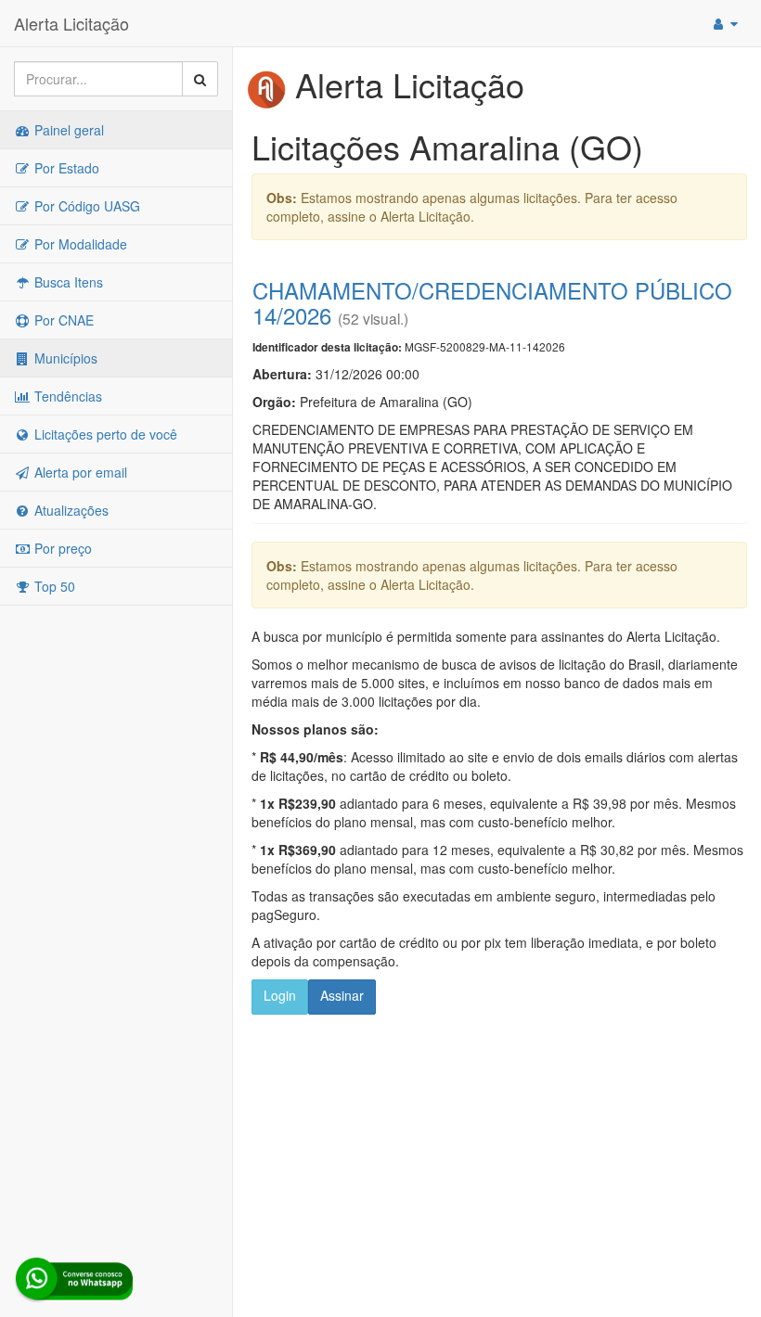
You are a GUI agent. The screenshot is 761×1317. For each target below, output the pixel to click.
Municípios (64, 358)
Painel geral (67, 130)
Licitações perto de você (104, 434)
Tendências (66, 396)
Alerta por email (79, 472)
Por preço (61, 548)
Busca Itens (67, 282)
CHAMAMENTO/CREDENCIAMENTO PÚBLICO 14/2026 (492, 302)
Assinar (342, 995)
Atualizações (70, 510)
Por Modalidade (79, 244)
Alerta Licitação (71, 23)
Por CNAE (62, 320)
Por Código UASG (85, 206)
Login (280, 995)
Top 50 (53, 586)
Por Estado (65, 168)
